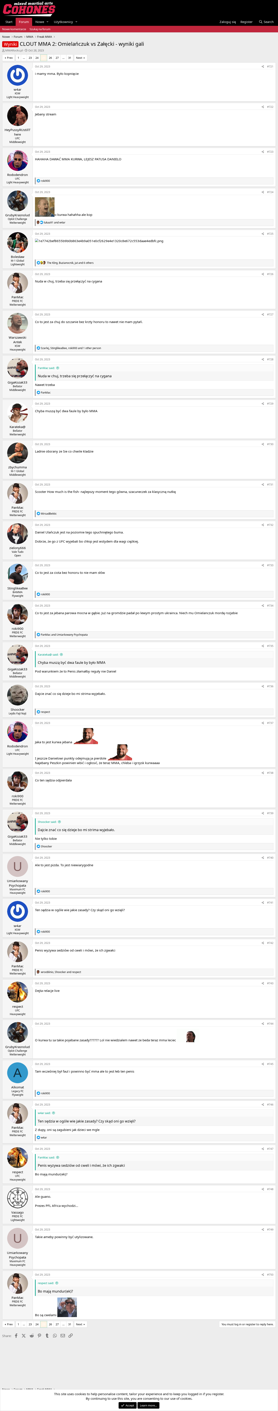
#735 (270, 646)
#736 (270, 686)
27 (57, 58)
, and (61, 972)
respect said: (46, 1283)
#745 (270, 1064)
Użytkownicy (63, 22)
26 (50, 58)
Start (8, 22)
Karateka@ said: (48, 654)
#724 (270, 192)
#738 (270, 773)
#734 (270, 605)
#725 (270, 234)
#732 (270, 525)
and (54, 222)
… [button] (24, 58)
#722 (270, 107)
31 (69, 58)
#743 (270, 983)
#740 (270, 858)
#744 (270, 1023)
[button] (48, 22)
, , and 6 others (70, 263)
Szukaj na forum (40, 29)
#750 (270, 1274)
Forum (24, 22)
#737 (270, 723)
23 (30, 58)
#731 (270, 484)
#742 (270, 943)
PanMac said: (46, 368)
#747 (270, 1149)
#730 (270, 444)
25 (43, 58)
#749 (270, 1229)
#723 (270, 152)
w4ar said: (44, 1113)
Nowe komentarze (14, 29)
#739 (270, 813)
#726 (270, 274)
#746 (270, 1104)
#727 (270, 314)
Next (79, 58)
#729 (270, 403)
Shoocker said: (47, 822)
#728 (270, 359)
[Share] (263, 66)
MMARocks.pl (14, 50)
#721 (270, 66)
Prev (10, 58)
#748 (270, 1189)
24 (36, 58)
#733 (270, 565)
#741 (270, 902)
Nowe (39, 22)
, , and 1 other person (71, 348)
